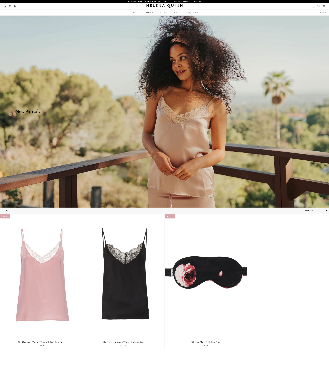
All (7, 210)
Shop (135, 12)
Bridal (148, 12)
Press (176, 12)
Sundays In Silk (191, 12)
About (162, 12)
